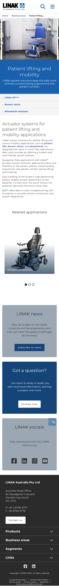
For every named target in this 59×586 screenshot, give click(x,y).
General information (39, 580)
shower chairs (15, 146)
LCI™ (5, 190)
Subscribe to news (29, 347)
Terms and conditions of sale (29, 584)
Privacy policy (30, 582)
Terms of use (15, 582)
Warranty (44, 582)
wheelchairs (36, 146)
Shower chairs (12, 104)
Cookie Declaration (18, 580)
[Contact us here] (52, 422)
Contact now (29, 404)
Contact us (15, 520)
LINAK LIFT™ (12, 97)
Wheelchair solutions (16, 111)
